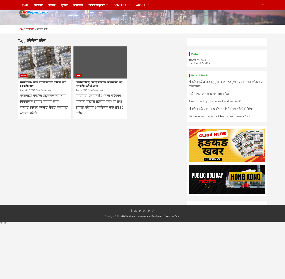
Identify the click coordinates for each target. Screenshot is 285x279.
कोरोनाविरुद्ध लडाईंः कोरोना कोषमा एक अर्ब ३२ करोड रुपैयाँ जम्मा (99, 84)
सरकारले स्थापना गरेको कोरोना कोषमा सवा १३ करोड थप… (43, 84)
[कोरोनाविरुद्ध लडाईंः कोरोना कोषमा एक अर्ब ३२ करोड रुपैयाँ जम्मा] (100, 62)
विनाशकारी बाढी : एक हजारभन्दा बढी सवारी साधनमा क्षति (215, 101)
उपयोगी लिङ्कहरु (97, 5)
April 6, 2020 (81, 90)
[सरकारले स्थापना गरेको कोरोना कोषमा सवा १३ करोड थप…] (45, 62)
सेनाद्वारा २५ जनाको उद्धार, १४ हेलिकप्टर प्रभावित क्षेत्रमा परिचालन (220, 116)
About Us (142, 5)
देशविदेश (38, 5)
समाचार (23, 75)
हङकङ (52, 5)
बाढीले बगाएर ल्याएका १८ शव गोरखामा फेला (209, 93)
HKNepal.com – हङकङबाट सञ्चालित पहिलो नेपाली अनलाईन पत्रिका (150, 216)
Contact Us (122, 5)
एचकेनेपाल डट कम (44, 90)
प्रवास (64, 5)
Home (24, 5)
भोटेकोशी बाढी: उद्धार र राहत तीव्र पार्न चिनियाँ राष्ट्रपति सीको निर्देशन (221, 108)
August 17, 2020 (27, 90)
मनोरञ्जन (78, 5)
